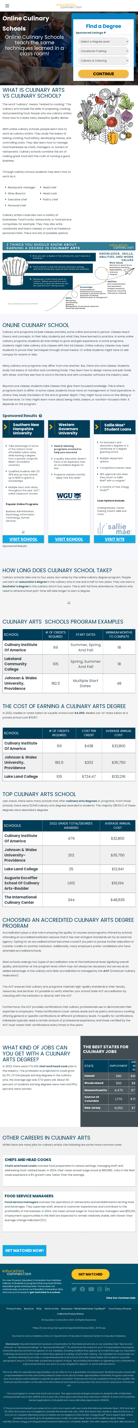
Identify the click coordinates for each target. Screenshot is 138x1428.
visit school (23, 539)
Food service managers (21, 1202)
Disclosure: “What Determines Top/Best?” (83, 1308)
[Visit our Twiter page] (74, 1289)
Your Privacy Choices (120, 1308)
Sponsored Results (20, 415)
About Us (29, 1308)
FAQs (39, 1308)
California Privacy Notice (70, 1313)
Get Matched (90, 1274)
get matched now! (24, 1250)
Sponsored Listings (89, 33)
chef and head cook (53, 1066)
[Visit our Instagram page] (99, 1289)
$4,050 (79, 713)
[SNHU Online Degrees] (23, 531)
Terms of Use (51, 1308)
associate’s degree (33, 582)
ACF (106, 971)
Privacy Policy (14, 1308)
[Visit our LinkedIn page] (107, 1289)
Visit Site (115, 539)
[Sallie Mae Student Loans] (114, 528)
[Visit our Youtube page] (91, 1289)
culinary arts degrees (81, 801)
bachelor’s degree (16, 586)
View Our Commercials (120, 1298)
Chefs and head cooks (21, 1166)
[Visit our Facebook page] (82, 1289)
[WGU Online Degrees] (69, 496)
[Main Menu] (7, 6)
